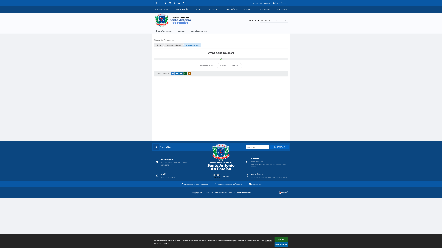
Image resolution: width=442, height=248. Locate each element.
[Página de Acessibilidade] (183, 3)
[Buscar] (285, 20)
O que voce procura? (252, 20)
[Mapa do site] (179, 3)
